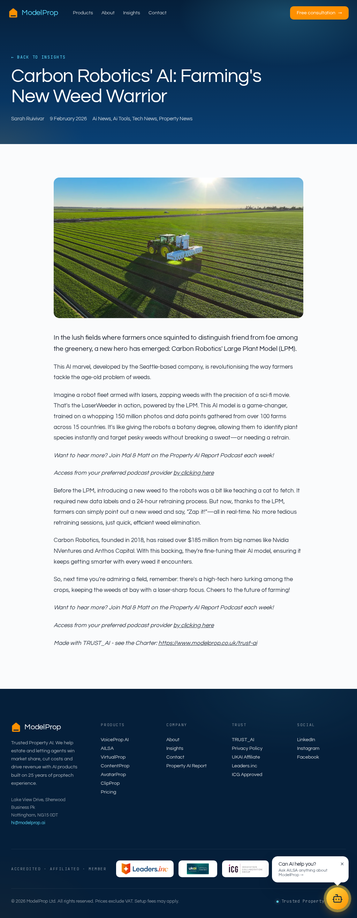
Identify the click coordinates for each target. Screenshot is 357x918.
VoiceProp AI (115, 739)
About (108, 12)
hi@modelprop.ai (28, 822)
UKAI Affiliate (246, 757)
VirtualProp (113, 757)
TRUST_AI (243, 739)
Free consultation (319, 12)
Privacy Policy (247, 748)
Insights (131, 12)
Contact (158, 12)
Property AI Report (186, 765)
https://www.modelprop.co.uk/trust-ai (207, 643)
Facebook (308, 757)
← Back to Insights (38, 57)
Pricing (108, 792)
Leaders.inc (244, 765)
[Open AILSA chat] (337, 898)
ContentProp (115, 765)
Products (83, 12)
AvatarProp (113, 774)
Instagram (308, 748)
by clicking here (193, 473)
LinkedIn (306, 739)
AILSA (107, 748)
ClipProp (110, 783)
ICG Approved (247, 774)
